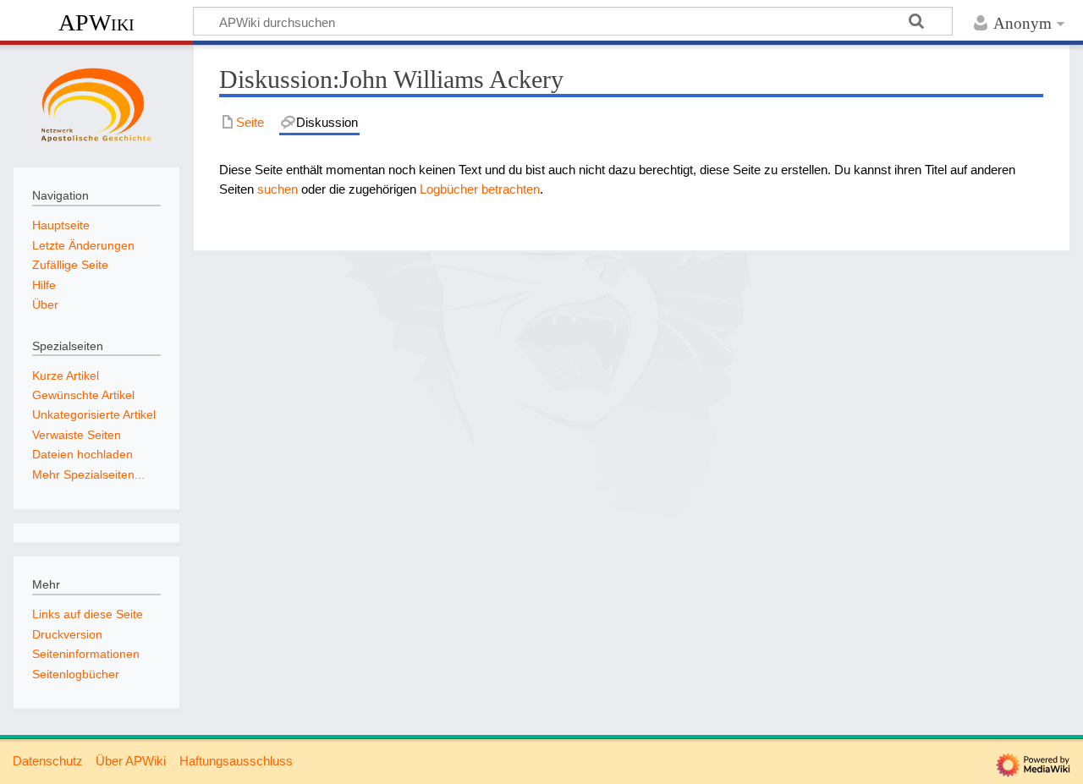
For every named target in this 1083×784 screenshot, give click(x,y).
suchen (277, 189)
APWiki (96, 22)
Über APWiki (131, 761)
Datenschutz (48, 761)
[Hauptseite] (96, 104)
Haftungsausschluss (236, 761)
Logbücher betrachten (480, 189)
